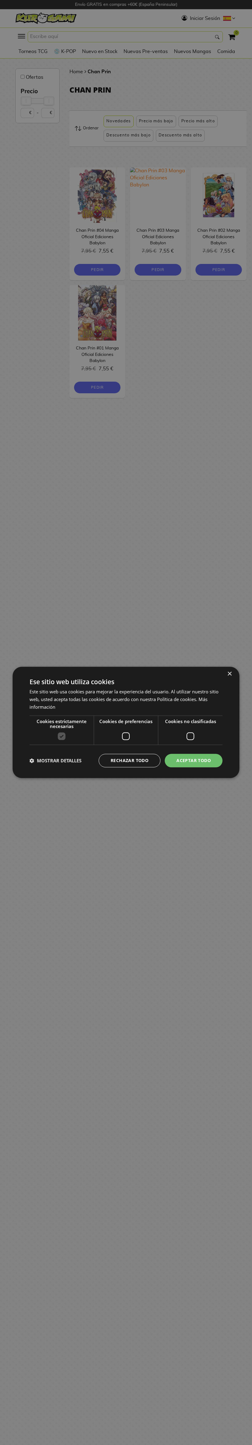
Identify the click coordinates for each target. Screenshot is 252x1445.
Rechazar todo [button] (129, 760)
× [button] (229, 674)
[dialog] (126, 722)
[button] (55, 760)
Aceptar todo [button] (193, 760)
